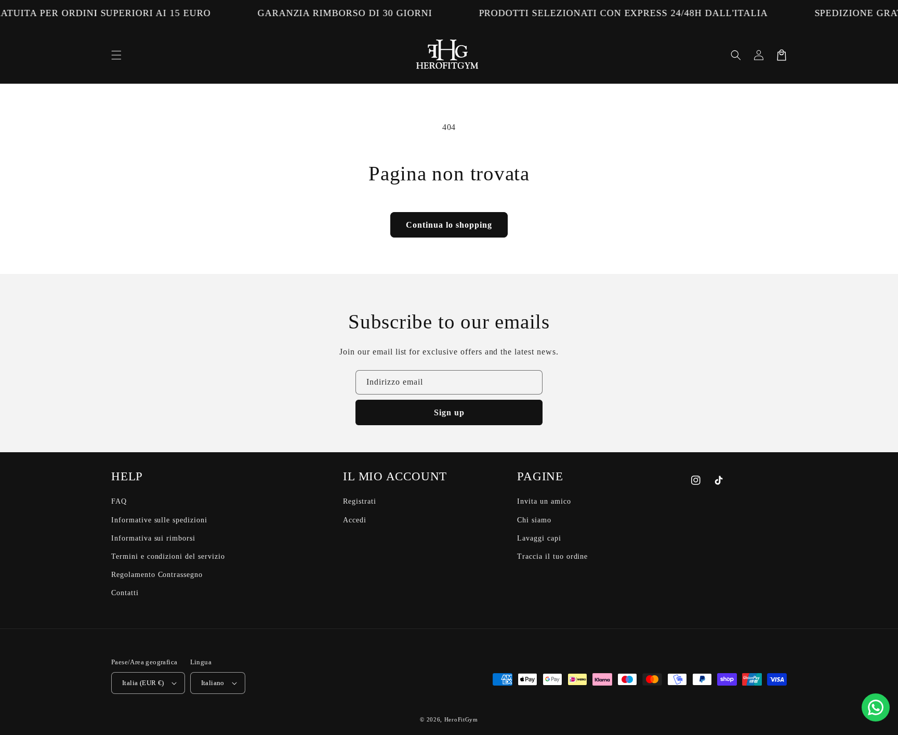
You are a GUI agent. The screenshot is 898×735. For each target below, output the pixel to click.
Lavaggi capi (539, 538)
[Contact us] (876, 707)
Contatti (125, 593)
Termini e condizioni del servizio (168, 556)
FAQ (119, 501)
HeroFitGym (461, 719)
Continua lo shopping (449, 224)
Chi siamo (534, 520)
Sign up (449, 412)
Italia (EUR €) (143, 683)
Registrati (359, 501)
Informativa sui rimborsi (153, 538)
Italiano (212, 683)
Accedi (354, 520)
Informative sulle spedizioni (159, 520)
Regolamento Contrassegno (157, 575)
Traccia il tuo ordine (552, 556)
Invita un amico (544, 501)
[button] (116, 55)
